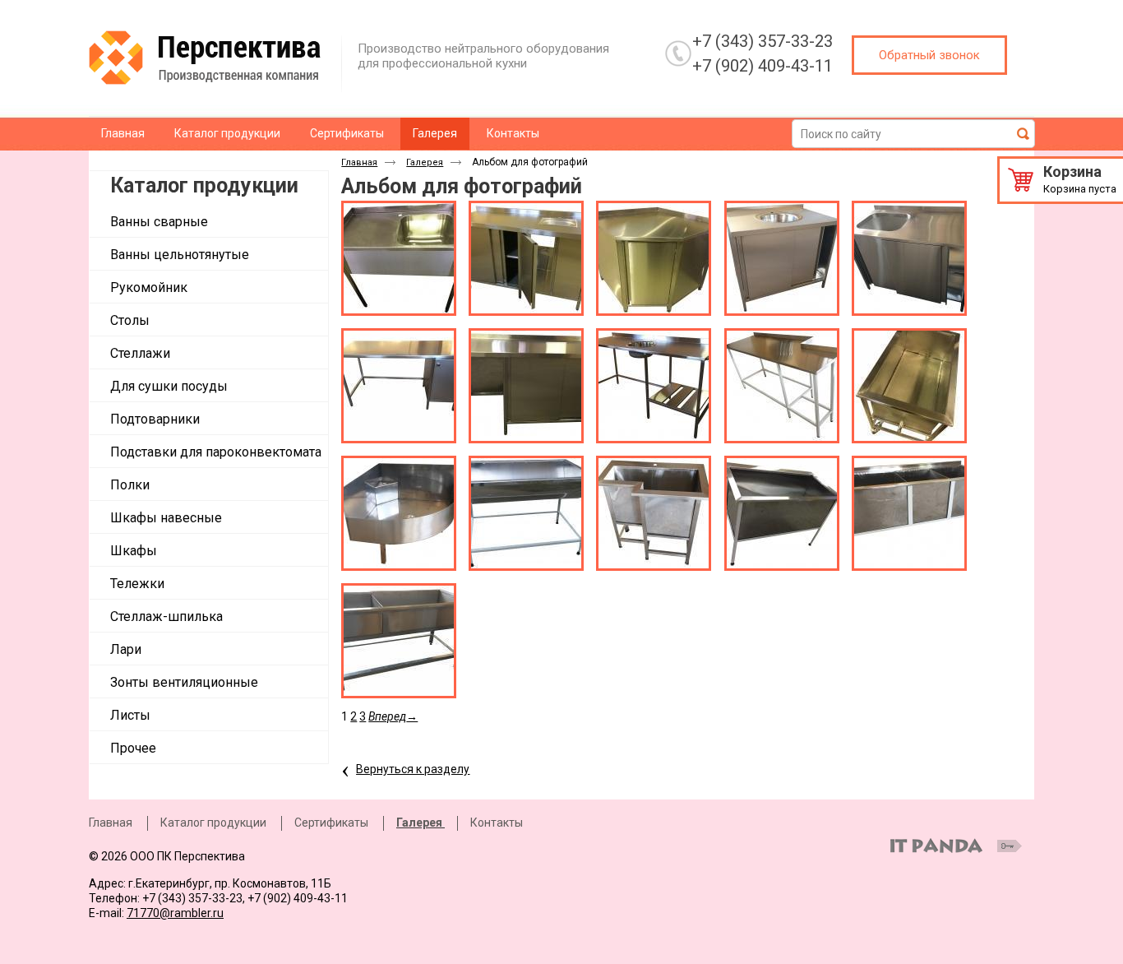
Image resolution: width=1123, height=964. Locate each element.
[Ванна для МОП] (399, 513)
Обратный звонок (929, 55)
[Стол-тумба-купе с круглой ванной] (782, 258)
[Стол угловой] (653, 258)
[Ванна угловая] (653, 513)
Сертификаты (331, 822)
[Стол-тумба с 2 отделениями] (526, 258)
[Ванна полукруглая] (526, 513)
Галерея (435, 133)
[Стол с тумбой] (526, 386)
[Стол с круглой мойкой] (653, 386)
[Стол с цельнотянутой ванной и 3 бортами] (399, 258)
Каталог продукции (204, 185)
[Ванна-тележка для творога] (909, 386)
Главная (359, 162)
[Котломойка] (782, 513)
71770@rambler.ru (175, 913)
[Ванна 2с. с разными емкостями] (399, 641)
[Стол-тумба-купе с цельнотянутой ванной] (909, 258)
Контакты (496, 822)
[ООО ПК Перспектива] (221, 58)
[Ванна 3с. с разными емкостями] (909, 513)
